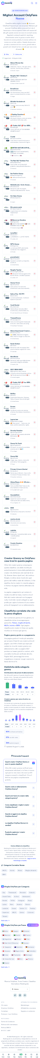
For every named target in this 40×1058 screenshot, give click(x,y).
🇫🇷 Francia (26, 935)
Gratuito (32, 892)
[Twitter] (15, 995)
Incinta (12, 625)
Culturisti (31, 912)
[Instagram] (20, 995)
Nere (11, 904)
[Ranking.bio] (20, 978)
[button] (36, 3)
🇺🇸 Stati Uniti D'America (10, 943)
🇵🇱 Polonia (29, 959)
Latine (5, 904)
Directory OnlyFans (7, 1008)
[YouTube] (25, 995)
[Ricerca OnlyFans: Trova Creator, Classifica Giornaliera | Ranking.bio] (6, 3)
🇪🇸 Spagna (14, 931)
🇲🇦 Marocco (6, 935)
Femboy (32, 908)
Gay (4, 892)
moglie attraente (24, 623)
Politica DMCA (6, 1027)
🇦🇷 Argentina (7, 939)
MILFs (6, 625)
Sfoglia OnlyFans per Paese (15, 925)
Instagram (21, 900)
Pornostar (23, 892)
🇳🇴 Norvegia (28, 955)
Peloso (14, 623)
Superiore (6, 912)
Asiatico (19, 904)
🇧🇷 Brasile (17, 935)
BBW (18, 625)
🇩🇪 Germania (30, 947)
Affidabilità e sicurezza (28, 1008)
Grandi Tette (7, 896)
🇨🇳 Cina (26, 939)
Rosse (30, 900)
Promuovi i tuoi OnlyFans (9, 1014)
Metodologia (25, 1005)
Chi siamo (4, 1005)
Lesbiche (5, 908)
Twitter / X (23, 908)
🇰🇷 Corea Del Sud (8, 959)
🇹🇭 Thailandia (16, 955)
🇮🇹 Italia (5, 931)
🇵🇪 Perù (20, 959)
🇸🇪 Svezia (6, 963)
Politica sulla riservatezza (9, 1024)
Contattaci (4, 1011)
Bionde (5, 900)
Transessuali (12, 892)
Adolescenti (26, 896)
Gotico (22, 912)
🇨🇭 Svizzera (6, 951)
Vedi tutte (4, 920)
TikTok (12, 900)
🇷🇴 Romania (25, 931)
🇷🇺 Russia (17, 939)
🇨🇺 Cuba (5, 955)
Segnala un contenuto (28, 1011)
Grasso (14, 908)
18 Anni (16, 896)
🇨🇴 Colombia (31, 951)
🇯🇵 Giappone (7, 947)
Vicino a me (33, 925)
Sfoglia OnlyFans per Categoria (16, 887)
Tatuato (5, 916)
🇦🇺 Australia (18, 947)
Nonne (27, 904)
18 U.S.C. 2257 (5, 1030)
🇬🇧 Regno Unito (18, 951)
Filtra (7, 54)
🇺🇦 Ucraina (25, 943)
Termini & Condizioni (8, 1021)
